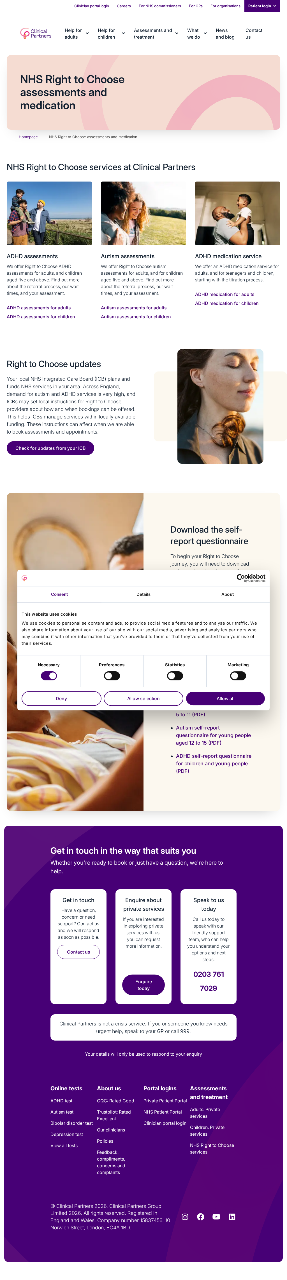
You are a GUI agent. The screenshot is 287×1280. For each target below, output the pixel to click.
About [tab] (227, 594)
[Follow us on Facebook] (200, 1216)
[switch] (112, 675)
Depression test (66, 1134)
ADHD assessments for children (41, 316)
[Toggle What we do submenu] (205, 33)
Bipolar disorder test (71, 1123)
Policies (105, 1141)
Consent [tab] (59, 594)
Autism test (61, 1112)
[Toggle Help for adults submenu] (87, 33)
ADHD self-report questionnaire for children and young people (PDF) (213, 763)
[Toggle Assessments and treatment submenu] (176, 33)
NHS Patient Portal (163, 1112)
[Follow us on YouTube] (216, 1216)
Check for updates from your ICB (50, 448)
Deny (61, 698)
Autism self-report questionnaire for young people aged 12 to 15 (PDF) (213, 735)
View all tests (64, 1145)
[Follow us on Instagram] (184, 1216)
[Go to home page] (35, 33)
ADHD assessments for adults (39, 307)
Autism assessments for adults (134, 307)
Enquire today (143, 985)
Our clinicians (111, 1130)
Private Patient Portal (165, 1100)
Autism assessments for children (136, 316)
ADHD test (61, 1100)
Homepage (28, 137)
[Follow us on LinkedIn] (232, 1216)
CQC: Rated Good (115, 1100)
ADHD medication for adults (224, 294)
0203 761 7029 (208, 981)
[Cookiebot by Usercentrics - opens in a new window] (240, 578)
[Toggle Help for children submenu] (123, 33)
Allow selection (143, 698)
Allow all (226, 698)
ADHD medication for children (227, 303)
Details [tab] (143, 594)
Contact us (78, 952)
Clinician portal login (165, 1123)
